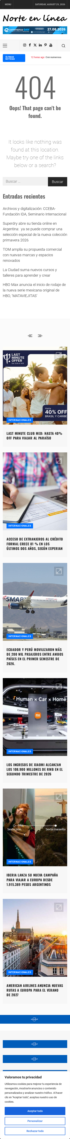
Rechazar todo (35, 1131)
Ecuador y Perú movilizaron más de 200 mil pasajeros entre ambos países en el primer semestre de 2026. (35, 656)
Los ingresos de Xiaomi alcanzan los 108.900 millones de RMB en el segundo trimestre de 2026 (35, 769)
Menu (8, 4)
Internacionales (19, 420)
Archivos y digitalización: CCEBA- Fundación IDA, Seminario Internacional (34, 211)
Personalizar (35, 1121)
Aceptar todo (35, 1111)
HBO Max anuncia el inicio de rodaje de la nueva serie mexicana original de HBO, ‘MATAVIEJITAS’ (34, 290)
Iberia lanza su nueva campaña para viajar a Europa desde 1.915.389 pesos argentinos (32, 880)
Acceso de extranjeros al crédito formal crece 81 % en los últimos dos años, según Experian (35, 544)
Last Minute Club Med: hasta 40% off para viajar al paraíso (34, 435)
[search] (63, 45)
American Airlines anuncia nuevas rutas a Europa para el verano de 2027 (35, 990)
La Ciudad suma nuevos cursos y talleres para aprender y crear (30, 273)
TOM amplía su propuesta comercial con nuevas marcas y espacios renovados (32, 255)
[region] (35, 1105)
